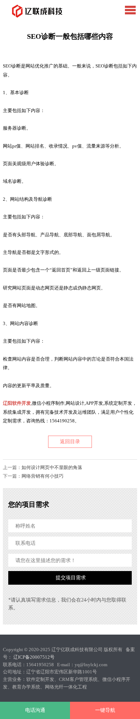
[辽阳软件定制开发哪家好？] (35, 11)
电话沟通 (35, 710)
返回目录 (70, 441)
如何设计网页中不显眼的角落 (52, 467)
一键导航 (105, 710)
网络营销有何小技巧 (43, 476)
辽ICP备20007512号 (34, 657)
